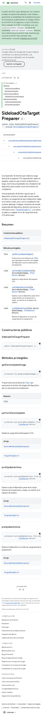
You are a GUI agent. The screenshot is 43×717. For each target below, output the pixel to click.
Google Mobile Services (10, 689)
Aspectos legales (34, 704)
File (36, 258)
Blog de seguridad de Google (12, 658)
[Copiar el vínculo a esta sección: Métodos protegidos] (30, 358)
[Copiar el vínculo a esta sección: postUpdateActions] (24, 467)
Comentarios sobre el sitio (30, 708)
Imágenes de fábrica (9, 634)
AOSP (4, 73)
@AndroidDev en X (8, 651)
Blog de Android (7, 654)
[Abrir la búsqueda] (25, 2)
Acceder (37, 3)
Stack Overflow (7, 692)
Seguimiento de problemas (11, 696)
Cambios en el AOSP (28, 38)
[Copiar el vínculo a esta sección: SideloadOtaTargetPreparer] (32, 337)
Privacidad (15, 708)
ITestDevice (29, 310)
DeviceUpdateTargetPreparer (25, 127)
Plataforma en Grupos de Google (13, 661)
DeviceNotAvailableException (16, 446)
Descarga (5, 627)
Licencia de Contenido (12, 603)
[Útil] (14, 77)
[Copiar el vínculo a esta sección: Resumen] (15, 224)
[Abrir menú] (3, 2)
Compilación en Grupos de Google (14, 665)
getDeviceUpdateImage (22, 254)
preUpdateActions (20, 308)
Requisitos (5, 623)
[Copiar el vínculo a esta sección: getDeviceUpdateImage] (28, 365)
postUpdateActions (20, 287)
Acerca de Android (8, 704)
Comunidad (22, 704)
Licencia (6, 708)
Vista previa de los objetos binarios (13, 631)
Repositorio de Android (10, 620)
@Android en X (7, 647)
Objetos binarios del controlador (13, 638)
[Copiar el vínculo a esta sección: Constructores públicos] (34, 330)
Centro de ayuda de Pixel (10, 682)
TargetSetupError (23, 210)
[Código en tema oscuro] (39, 343)
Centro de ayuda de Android (12, 678)
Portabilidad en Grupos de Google (14, 669)
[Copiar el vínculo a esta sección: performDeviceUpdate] (27, 413)
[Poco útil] (18, 77)
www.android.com (8, 685)
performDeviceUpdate (21, 271)
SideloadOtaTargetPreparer (16, 238)
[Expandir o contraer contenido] (16, 83)
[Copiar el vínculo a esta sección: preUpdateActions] (22, 527)
